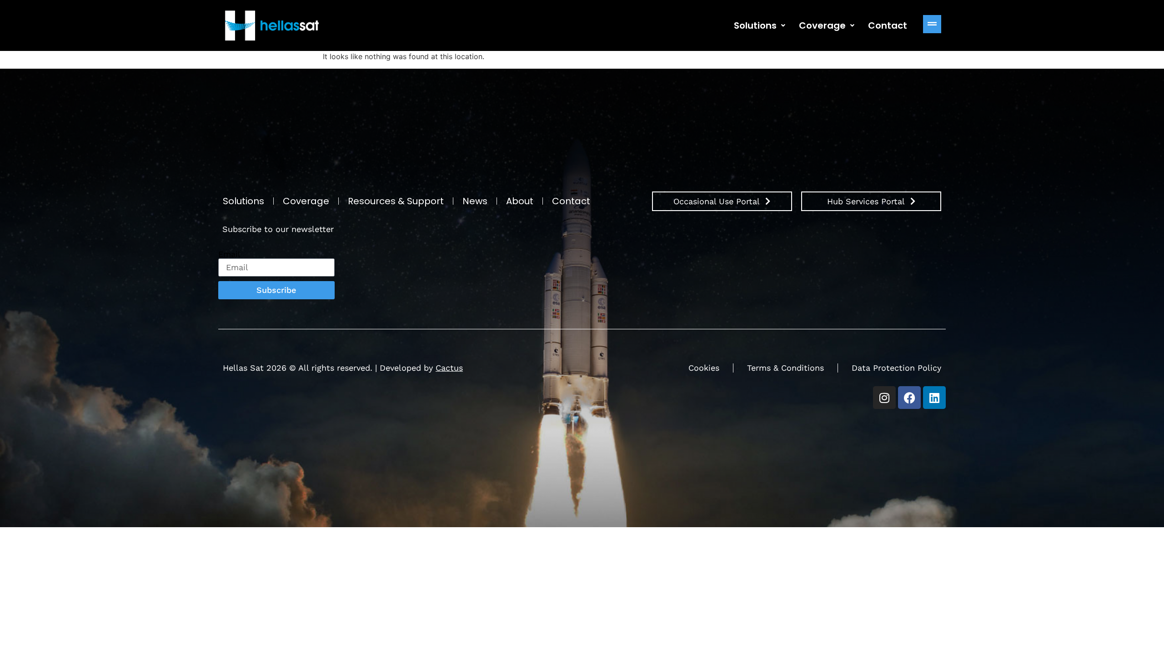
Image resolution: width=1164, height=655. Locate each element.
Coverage (822, 25)
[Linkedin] (934, 397)
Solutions (755, 25)
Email (229, 254)
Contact (887, 25)
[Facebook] (909, 397)
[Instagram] (884, 397)
